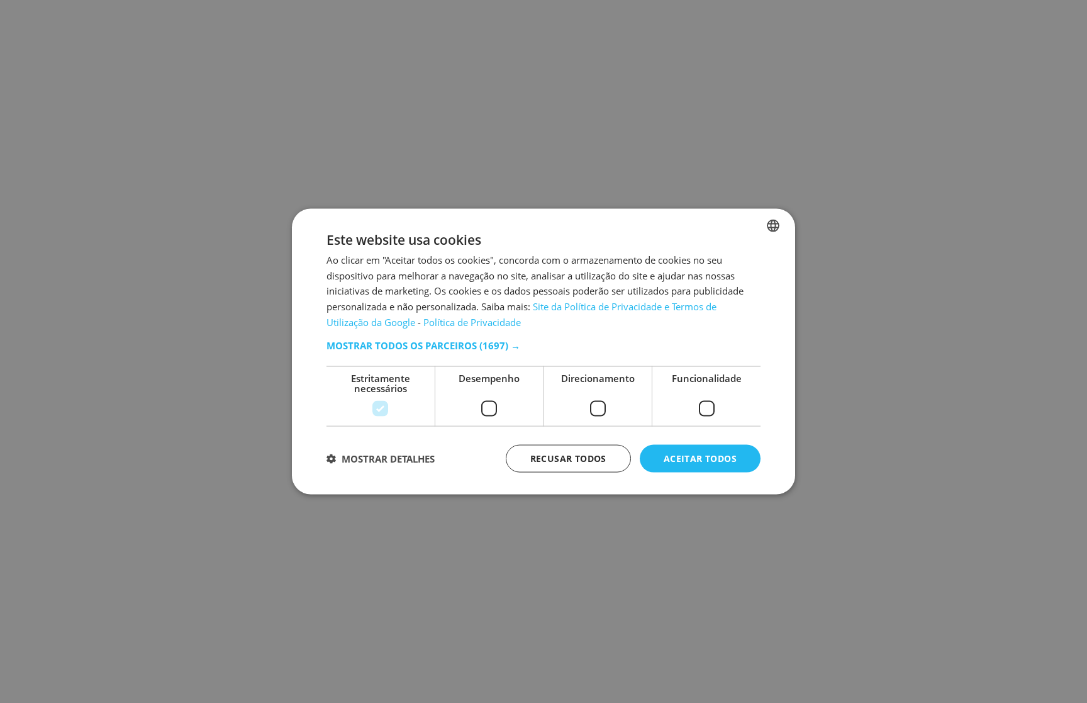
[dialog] (543, 351)
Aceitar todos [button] (700, 458)
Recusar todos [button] (568, 458)
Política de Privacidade (472, 321)
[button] (543, 345)
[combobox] (773, 225)
